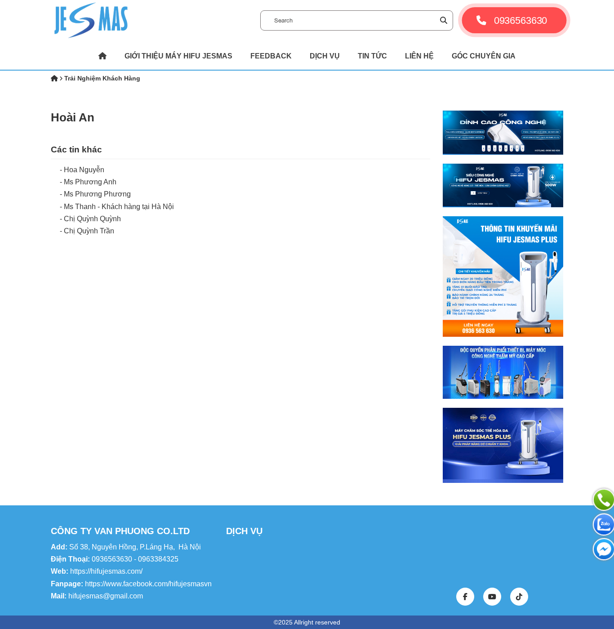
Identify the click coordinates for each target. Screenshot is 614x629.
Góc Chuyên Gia (484, 56)
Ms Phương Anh (90, 182)
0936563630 (519, 20)
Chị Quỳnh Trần (89, 231)
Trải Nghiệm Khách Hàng (102, 78)
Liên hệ (419, 56)
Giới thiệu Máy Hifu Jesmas (178, 56)
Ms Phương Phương (97, 194)
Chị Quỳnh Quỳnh (92, 219)
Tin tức (372, 56)
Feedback (271, 56)
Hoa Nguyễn (84, 170)
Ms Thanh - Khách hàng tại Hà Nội (119, 206)
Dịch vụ (325, 56)
